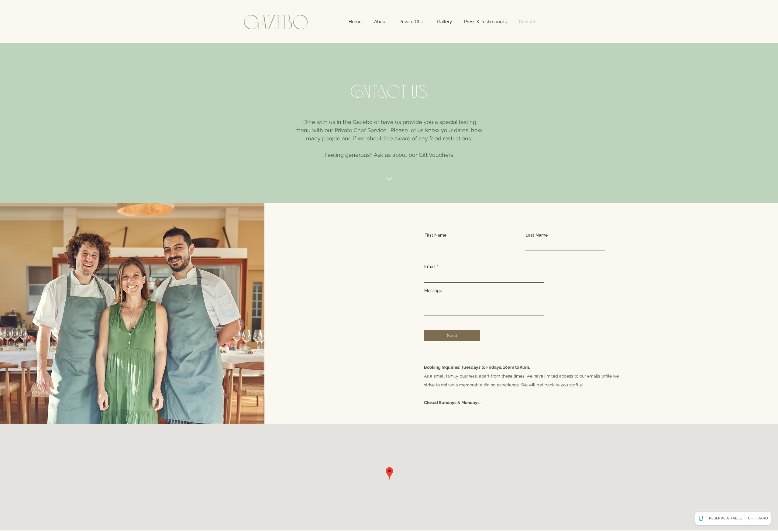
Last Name (537, 235)
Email (429, 266)
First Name (435, 235)
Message (433, 290)
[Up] (389, 179)
